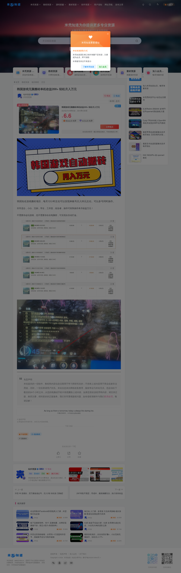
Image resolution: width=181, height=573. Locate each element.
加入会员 (102, 66)
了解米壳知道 (88, 66)
